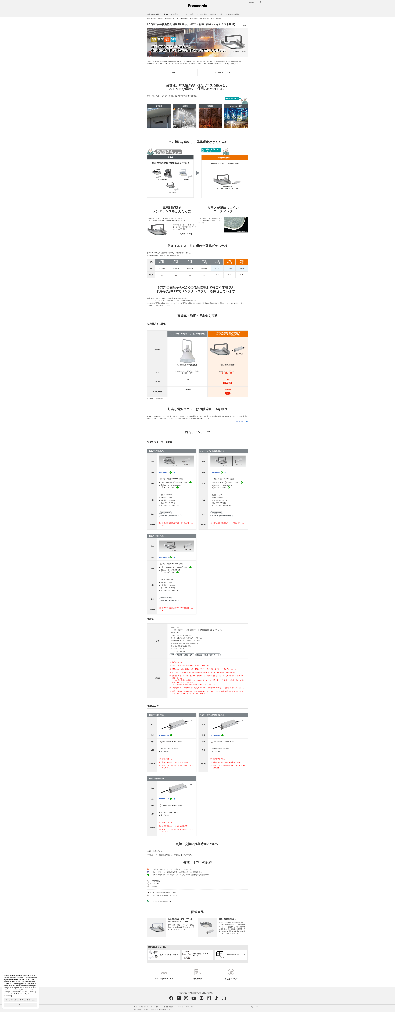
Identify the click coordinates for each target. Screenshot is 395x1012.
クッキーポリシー (156, 1007)
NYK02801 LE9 (164, 799)
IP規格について (241, 421)
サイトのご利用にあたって (141, 1007)
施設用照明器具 (169, 19)
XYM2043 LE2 (164, 472)
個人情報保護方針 (168, 1007)
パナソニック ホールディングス (184, 1007)
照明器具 (160, 19)
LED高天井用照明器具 (182, 19)
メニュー (244, 24)
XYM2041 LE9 (164, 557)
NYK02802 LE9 (215, 735)
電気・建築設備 (151, 19)
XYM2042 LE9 (215, 472)
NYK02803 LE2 (164, 735)
